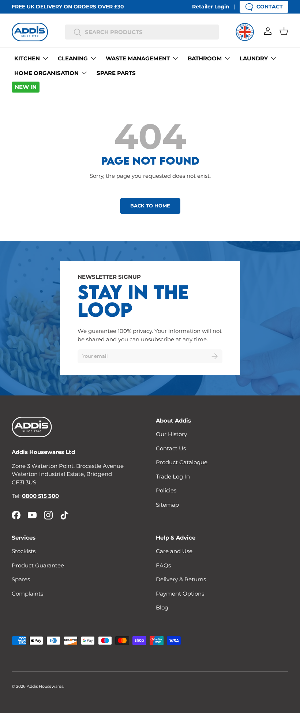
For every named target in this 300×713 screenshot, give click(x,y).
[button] (284, 31)
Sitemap (167, 504)
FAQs (163, 565)
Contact (269, 6)
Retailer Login (210, 7)
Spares (21, 579)
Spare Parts (116, 73)
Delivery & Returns (181, 579)
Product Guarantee (38, 565)
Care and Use (174, 551)
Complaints (27, 593)
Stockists (23, 551)
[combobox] (142, 32)
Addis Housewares (45, 686)
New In (26, 86)
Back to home (150, 206)
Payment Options (180, 593)
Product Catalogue (181, 462)
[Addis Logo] (30, 32)
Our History (171, 434)
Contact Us (171, 448)
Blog (162, 607)
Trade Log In (173, 476)
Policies (166, 490)
